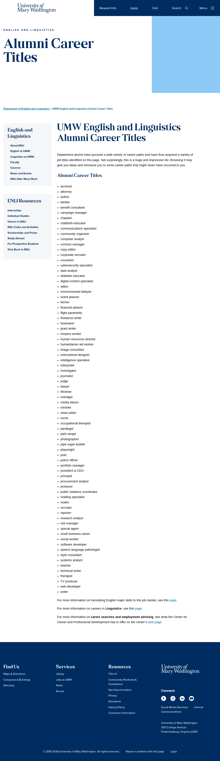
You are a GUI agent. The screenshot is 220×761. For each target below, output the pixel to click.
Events (60, 691)
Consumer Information (121, 713)
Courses (15, 168)
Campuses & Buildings (16, 679)
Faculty (14, 162)
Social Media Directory (174, 707)
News (59, 685)
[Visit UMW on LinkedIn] (182, 700)
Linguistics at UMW (22, 157)
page (172, 600)
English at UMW (20, 151)
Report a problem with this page (145, 751)
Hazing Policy (116, 707)
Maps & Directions (14, 674)
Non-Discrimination (119, 690)
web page (154, 622)
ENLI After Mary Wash (23, 179)
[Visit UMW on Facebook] (164, 700)
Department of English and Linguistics (26, 108)
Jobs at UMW (64, 679)
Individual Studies (18, 216)
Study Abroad (16, 238)
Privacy (112, 695)
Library (60, 674)
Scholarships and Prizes (22, 233)
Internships (14, 210)
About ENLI (17, 145)
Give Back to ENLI (19, 249)
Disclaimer (114, 701)
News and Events (21, 173)
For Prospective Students (23, 244)
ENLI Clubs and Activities (23, 227)
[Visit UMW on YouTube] (191, 700)
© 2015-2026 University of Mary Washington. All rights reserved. (81, 751)
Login (173, 751)
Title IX (112, 674)
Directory (8, 685)
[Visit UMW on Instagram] (173, 700)
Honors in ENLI (17, 222)
